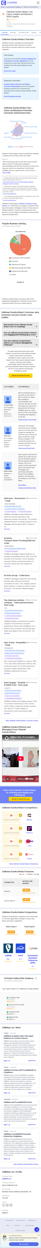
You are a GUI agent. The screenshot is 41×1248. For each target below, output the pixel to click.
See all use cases (10, 71)
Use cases (13, 32)
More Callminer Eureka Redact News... (26, 1164)
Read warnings (11, 999)
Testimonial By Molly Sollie (27, 488)
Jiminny (4, 206)
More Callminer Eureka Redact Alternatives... (24, 864)
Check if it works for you (20, 375)
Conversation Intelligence (14, 7)
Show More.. (22, 485)
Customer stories (24, 32)
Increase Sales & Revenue (13, 84)
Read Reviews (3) (12, 934)
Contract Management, (21, 61)
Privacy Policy (9, 1220)
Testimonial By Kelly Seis (26, 448)
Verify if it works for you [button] (20, 799)
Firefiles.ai (29, 204)
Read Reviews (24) (29, 893)
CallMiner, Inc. (7, 1179)
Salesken (22, 204)
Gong (35, 204)
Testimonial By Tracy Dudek (27, 420)
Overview (4, 32)
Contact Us (17, 1225)
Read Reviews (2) (30, 934)
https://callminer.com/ (10, 1185)
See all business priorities (12, 96)
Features (33, 32)
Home (3, 7)
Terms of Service (20, 1220)
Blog (7, 1225)
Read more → (32, 1061)
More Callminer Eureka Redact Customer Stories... (22, 721)
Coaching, (23, 59)
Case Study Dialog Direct (9, 194)
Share (6, 1061)
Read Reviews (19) (29, 902)
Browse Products (29, 1225)
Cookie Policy (31, 1220)
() (8, 22)
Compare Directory (20, 1230)
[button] (38, 2)
